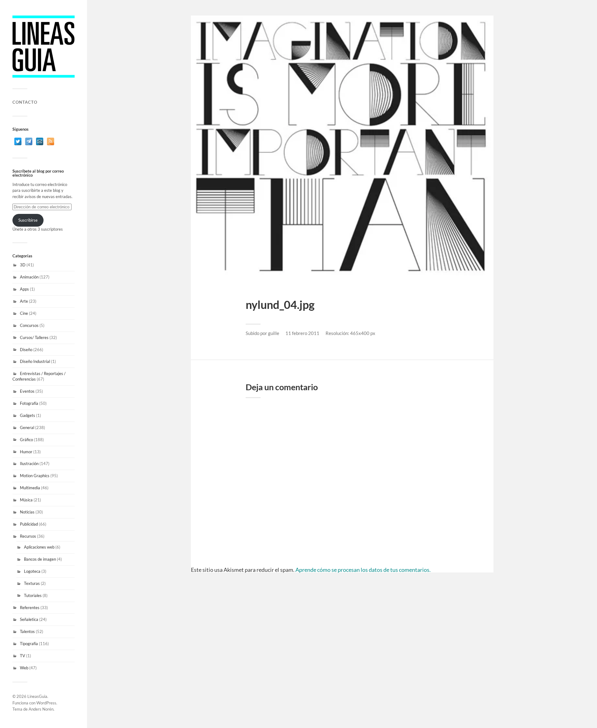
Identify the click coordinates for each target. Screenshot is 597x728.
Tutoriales (33, 595)
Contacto (24, 102)
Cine (24, 313)
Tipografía (29, 643)
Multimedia (30, 487)
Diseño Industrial (35, 361)
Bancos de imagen (40, 559)
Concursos (29, 325)
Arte (24, 301)
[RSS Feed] (50, 141)
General (27, 427)
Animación (29, 276)
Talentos (27, 631)
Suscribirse (28, 220)
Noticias (27, 511)
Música (26, 499)
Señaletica (29, 619)
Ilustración (29, 463)
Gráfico (26, 439)
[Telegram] (29, 141)
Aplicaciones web (39, 547)
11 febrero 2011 (302, 333)
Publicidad (29, 524)
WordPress (46, 702)
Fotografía (29, 403)
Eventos (27, 391)
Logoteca (32, 571)
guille (273, 333)
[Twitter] (18, 141)
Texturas (32, 583)
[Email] (40, 141)
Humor (26, 451)
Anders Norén (41, 709)
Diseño (26, 349)
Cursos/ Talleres (34, 337)
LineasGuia (37, 696)
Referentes (29, 607)
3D (22, 264)
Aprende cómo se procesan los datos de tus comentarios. (363, 569)
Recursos (28, 536)
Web (24, 667)
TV (22, 655)
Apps (24, 289)
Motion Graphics (34, 475)
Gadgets (27, 415)
